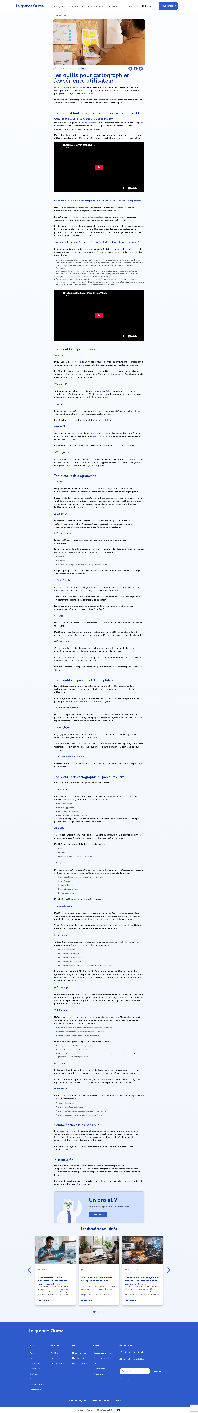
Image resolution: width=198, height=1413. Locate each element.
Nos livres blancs (58, 1363)
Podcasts (98, 1363)
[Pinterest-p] (138, 1352)
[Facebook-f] (121, 1352)
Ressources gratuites (103, 1353)
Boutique (34, 1374)
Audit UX (55, 1353)
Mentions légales (77, 1400)
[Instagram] (125, 1352)
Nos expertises (76, 6)
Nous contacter (168, 6)
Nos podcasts (57, 1358)
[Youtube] (142, 1352)
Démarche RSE (36, 1390)
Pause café (98, 1374)
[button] (94, 1312)
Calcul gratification (102, 1358)
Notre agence (58, 6)
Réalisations (35, 1363)
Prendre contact (98, 1215)
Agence (33, 1353)
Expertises (34, 1358)
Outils (82, 69)
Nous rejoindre (79, 1358)
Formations (35, 1369)
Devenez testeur (79, 1363)
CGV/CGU (117, 1400)
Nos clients (113, 6)
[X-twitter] (130, 1352)
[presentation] (29, 1270)
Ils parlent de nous (38, 1384)
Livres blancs (99, 1369)
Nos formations (95, 6)
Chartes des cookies (99, 1400)
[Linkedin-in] (134, 1352)
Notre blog (147, 6)
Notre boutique (130, 6)
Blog (32, 1379)
